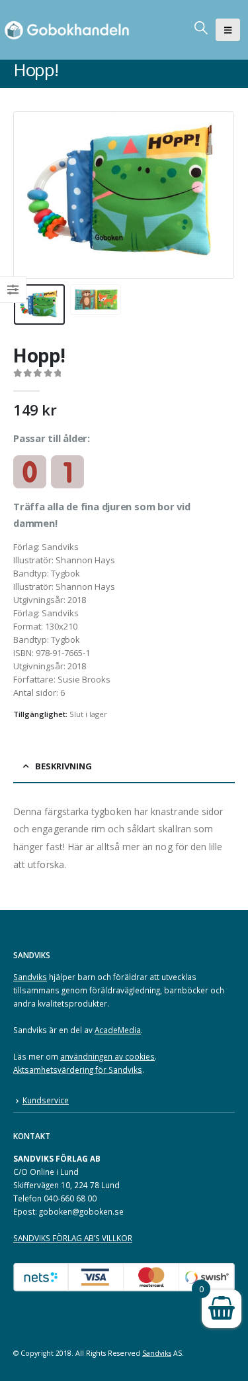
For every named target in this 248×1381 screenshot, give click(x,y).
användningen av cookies (107, 1056)
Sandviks (30, 976)
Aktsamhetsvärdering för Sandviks (77, 1069)
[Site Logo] (69, 30)
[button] (228, 30)
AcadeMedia (118, 1029)
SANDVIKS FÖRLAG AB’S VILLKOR (72, 1238)
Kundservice (45, 1100)
